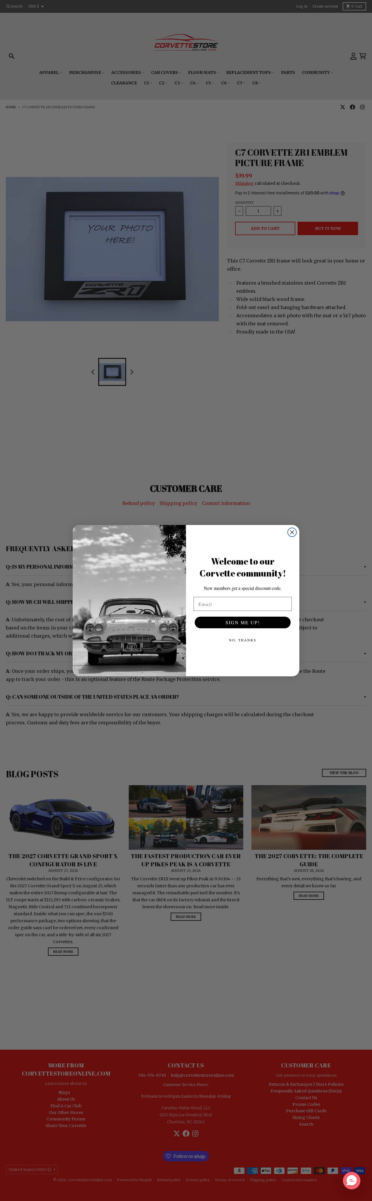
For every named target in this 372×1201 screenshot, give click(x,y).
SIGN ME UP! (243, 622)
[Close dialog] (292, 532)
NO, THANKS (242, 640)
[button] (351, 1180)
